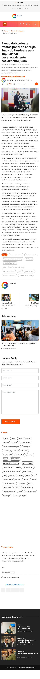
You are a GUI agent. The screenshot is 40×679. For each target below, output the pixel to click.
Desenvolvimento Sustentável (12, 259)
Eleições (24, 451)
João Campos (27, 471)
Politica (25, 479)
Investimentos (28, 467)
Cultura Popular (25, 442)
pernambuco (7, 479)
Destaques (29, 259)
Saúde (17, 487)
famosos (30, 455)
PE (34, 475)
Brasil (20, 438)
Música (11, 475)
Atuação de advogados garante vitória (27, 641)
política (33, 479)
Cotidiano (7, 338)
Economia (20, 76)
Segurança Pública (9, 491)
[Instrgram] (26, 24)
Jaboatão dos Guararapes (11, 471)
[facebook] (20, 24)
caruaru (27, 438)
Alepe (13, 438)
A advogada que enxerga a (27, 654)
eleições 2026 (19, 455)
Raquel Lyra (21, 483)
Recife (30, 483)
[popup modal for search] (35, 24)
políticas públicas (8, 483)
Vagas (24, 496)
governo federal (27, 463)
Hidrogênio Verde (8, 271)
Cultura (14, 442)
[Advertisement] (20, 524)
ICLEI (19, 271)
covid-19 (6, 442)
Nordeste (20, 475)
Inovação (18, 467)
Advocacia (20, 638)
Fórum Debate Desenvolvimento (13, 267)
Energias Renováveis (10, 263)
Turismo (15, 496)
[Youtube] (22, 590)
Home (6, 31)
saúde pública (26, 487)
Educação (16, 451)
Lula (4, 475)
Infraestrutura (7, 467)
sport (20, 491)
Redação (10, 80)
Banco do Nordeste (17, 31)
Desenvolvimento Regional (11, 446)
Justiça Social (29, 271)
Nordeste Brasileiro (9, 275)
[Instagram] (17, 590)
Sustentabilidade (30, 491)
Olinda (28, 475)
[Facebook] (3, 590)
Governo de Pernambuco (11, 463)
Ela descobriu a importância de (23, 628)
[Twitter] (23, 24)
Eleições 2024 (7, 455)
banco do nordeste (16, 255)
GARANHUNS (15, 459)
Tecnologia (6, 496)
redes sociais (7, 487)
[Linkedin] (29, 24)
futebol (5, 459)
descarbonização (31, 255)
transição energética (25, 275)
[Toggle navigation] (4, 24)
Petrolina (17, 479)
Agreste (5, 438)
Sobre (3, 567)
